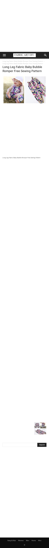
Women (21, 540)
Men (27, 540)
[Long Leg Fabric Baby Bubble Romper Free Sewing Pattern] (24, 103)
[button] (4, 55)
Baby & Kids (12, 540)
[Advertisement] (24, 26)
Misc (39, 540)
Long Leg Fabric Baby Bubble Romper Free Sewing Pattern (23, 61)
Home (34, 540)
